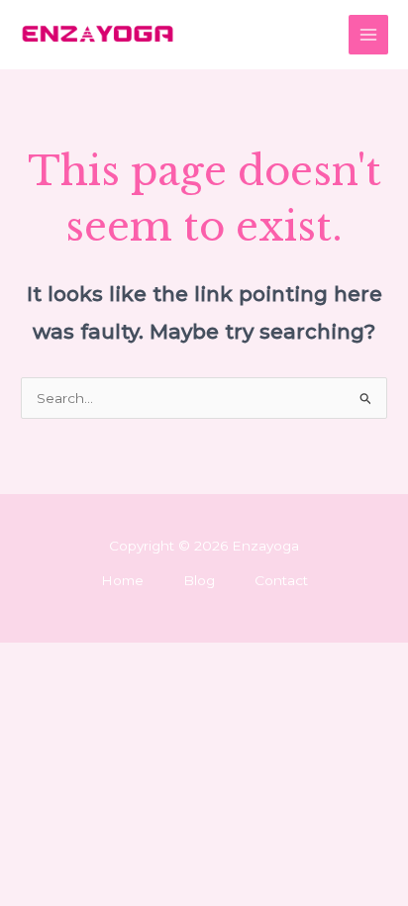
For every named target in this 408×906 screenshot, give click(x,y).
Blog (199, 580)
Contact (281, 580)
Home (122, 580)
